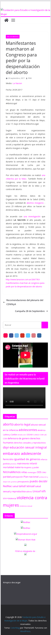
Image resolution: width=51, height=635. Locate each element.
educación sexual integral (28, 447)
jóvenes (13, 464)
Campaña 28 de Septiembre (30, 311)
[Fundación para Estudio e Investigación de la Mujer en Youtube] (22, 335)
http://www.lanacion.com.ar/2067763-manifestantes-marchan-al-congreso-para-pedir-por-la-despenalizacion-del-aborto (25, 283)
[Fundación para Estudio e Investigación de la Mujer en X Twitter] (17, 335)
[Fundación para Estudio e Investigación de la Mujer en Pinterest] (33, 335)
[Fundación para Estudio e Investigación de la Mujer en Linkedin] (39, 335)
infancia (44, 459)
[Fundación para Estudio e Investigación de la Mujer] (25, 10)
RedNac (7, 486)
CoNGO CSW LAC (40, 435)
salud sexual (27, 486)
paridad (7, 476)
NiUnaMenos (12, 472)
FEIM (30, 78)
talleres (29, 491)
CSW (5, 438)
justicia (6, 463)
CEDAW (29, 434)
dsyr (6, 447)
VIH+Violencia (9, 498)
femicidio (8, 459)
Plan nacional (31, 476)
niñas (24, 472)
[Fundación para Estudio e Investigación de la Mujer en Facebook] (11, 335)
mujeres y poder (31, 467)
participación (17, 476)
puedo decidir (38, 481)
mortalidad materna (13, 467)
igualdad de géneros (27, 459)
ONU (44, 472)
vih (43, 491)
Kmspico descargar (12, 582)
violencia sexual (26, 506)
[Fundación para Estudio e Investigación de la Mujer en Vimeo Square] (28, 335)
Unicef (37, 491)
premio (14, 482)
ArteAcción (22, 435)
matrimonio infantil (27, 463)
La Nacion (17, 83)
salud (15, 486)
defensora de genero (19, 438)
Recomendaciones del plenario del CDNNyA (24, 302)
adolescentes (28, 430)
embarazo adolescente (22, 453)
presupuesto (23, 481)
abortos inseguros (35, 203)
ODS (39, 472)
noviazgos (32, 472)
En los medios (12, 37)
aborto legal (22, 424)
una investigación (32, 216)
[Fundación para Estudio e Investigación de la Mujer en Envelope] (5, 335)
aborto (8, 424)
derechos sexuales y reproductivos (30, 442)
